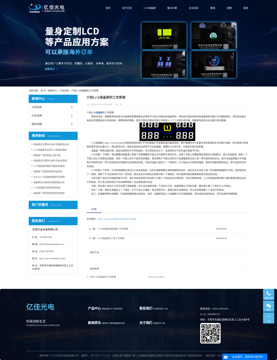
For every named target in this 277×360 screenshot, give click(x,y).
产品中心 (105, 308)
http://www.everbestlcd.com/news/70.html (117, 219)
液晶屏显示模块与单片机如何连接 (50, 160)
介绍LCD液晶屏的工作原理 (102, 277)
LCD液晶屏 (150, 8)
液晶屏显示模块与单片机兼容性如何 (51, 144)
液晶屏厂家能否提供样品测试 (48, 171)
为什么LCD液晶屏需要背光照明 (49, 177)
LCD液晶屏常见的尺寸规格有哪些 (50, 150)
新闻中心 (52, 90)
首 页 (43, 90)
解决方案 (172, 8)
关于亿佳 (127, 8)
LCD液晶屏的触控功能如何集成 (49, 166)
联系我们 (153, 308)
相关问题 (37, 124)
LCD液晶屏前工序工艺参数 (110, 238)
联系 (245, 8)
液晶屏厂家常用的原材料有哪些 (49, 193)
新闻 (212, 8)
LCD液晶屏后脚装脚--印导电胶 (112, 229)
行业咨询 (64, 90)
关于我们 (152, 323)
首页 (108, 8)
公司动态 (37, 107)
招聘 (229, 8)
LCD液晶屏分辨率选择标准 (46, 187)
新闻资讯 (106, 323)
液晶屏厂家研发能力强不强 (46, 155)
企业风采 (193, 8)
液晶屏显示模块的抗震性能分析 (49, 182)
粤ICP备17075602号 (100, 355)
